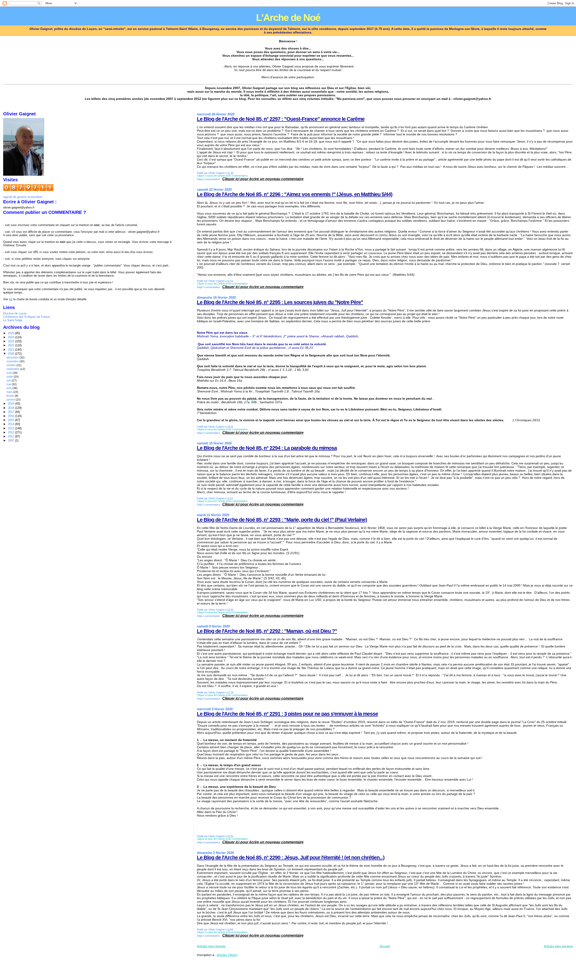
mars (10, 392)
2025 (11, 333)
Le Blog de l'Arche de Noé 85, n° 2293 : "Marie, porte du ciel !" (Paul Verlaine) (282, 520)
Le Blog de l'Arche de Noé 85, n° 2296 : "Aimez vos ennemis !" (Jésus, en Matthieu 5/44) (294, 194)
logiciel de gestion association (22, 197)
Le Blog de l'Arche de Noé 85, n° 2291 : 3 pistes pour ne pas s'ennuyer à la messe (287, 714)
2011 (11, 436)
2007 (11, 440)
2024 (11, 337)
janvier (11, 399)
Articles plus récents (211, 946)
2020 (11, 353)
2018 (11, 408)
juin (9, 380)
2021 (11, 349)
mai (9, 384)
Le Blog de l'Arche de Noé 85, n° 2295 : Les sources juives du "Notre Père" (280, 302)
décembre (13, 357)
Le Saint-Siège (12, 320)
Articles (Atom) (227, 955)
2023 (11, 341)
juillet (10, 376)
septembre (13, 369)
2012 (11, 432)
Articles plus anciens (558, 946)
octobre (11, 365)
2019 (11, 403)
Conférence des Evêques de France (26, 316)
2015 (11, 420)
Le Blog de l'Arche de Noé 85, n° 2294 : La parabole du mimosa (267, 448)
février (11, 395)
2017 (11, 412)
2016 (11, 416)
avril (9, 388)
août (10, 372)
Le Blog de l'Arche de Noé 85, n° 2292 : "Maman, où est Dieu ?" (267, 631)
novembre (13, 361)
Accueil (385, 946)
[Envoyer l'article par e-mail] (304, 179)
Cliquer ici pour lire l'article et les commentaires (222, 175)
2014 (11, 424)
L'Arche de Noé (288, 17)
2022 (11, 345)
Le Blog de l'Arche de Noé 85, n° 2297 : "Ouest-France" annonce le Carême (280, 119)
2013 (11, 428)
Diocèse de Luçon (15, 313)
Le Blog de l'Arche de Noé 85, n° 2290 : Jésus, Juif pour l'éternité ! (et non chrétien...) (291, 857)
